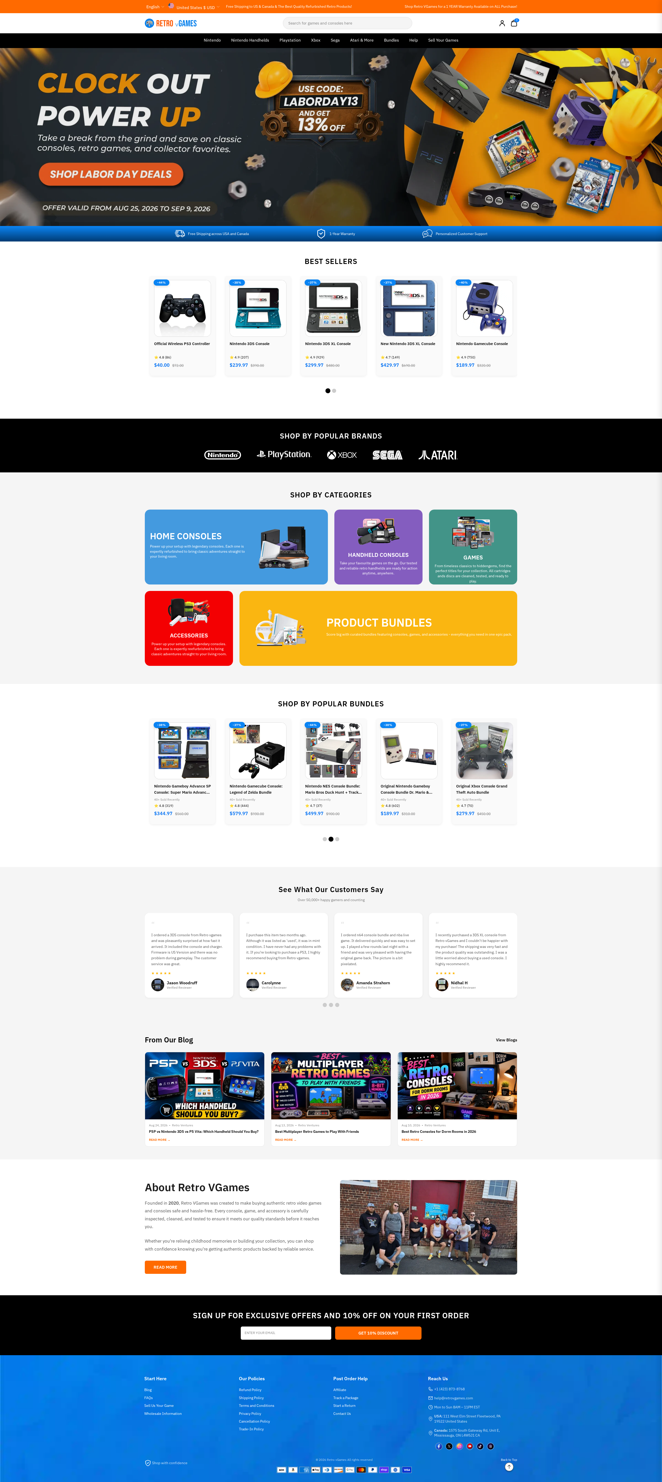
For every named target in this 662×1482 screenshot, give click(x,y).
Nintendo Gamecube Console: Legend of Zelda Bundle (180, 789)
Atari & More (362, 40)
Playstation (290, 40)
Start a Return (344, 1405)
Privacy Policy (250, 1413)
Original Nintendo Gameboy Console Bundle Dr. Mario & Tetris (330, 789)
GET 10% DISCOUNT (378, 1333)
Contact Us (342, 1413)
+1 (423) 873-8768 (449, 1389)
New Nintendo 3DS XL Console (332, 343)
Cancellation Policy (254, 1421)
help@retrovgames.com (453, 1398)
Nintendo (212, 40)
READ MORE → (159, 1140)
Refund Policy (250, 1389)
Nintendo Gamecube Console (406, 343)
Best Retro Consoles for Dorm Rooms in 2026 (439, 1131)
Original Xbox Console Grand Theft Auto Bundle (406, 789)
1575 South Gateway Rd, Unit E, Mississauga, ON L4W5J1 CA (467, 1433)
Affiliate (339, 1389)
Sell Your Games (443, 40)
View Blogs (506, 1039)
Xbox (315, 40)
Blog (148, 1389)
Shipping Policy (251, 1397)
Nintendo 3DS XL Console (252, 343)
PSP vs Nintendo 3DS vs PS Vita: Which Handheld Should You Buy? (204, 1131)
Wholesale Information (163, 1413)
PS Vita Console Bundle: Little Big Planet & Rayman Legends (483, 789)
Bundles (391, 40)
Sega (335, 40)
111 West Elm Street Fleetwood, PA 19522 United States (467, 1419)
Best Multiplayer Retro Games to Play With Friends (317, 1131)
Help (413, 40)
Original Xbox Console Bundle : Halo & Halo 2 (483, 346)
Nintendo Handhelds (250, 40)
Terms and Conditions (256, 1405)
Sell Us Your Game (159, 1405)
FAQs (148, 1397)
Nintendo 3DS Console (174, 343)
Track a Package (345, 1397)
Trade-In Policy (251, 1429)
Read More (165, 1267)
